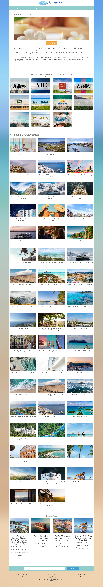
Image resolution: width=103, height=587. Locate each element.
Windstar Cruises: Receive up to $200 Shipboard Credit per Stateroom (80, 285)
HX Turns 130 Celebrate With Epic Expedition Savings (80, 262)
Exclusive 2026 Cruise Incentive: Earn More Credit (80, 153)
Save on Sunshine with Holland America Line (80, 350)
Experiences (19, 8)
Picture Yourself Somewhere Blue (80, 372)
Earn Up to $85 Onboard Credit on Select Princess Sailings (51, 175)
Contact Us (51, 8)
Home (12, 8)
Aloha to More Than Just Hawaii (23, 262)
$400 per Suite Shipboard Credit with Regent (51, 372)
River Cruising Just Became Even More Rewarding (80, 175)
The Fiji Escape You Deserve (80, 416)
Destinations (28, 8)
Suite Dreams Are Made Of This (51, 416)
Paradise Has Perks (51, 438)
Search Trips (42, 8)
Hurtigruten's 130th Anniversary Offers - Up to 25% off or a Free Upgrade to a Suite (51, 482)
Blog (35, 8)
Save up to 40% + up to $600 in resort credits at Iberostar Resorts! (23, 153)
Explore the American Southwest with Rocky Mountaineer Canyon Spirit (23, 285)
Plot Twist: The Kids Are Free (80, 482)
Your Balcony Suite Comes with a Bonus (23, 482)
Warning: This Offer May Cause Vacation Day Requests (23, 416)
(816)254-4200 (52, 578)
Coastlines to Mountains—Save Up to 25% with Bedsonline (23, 307)
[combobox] (44, 568)
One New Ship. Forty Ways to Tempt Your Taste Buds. (83, 538)
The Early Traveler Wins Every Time (80, 240)
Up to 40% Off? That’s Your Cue (79, 394)
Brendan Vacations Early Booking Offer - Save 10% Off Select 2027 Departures (23, 438)
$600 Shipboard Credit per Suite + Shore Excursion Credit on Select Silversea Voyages (51, 329)
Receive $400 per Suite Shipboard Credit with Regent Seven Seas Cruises (23, 351)
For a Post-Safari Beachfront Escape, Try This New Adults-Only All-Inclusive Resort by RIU (19, 540)
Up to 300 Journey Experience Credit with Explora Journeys (23, 373)
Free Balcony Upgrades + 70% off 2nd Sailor (51, 284)
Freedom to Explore (23, 328)
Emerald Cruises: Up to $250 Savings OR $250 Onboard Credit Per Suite (23, 219)
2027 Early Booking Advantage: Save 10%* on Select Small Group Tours (51, 504)
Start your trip (73, 568)
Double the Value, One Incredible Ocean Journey (80, 218)
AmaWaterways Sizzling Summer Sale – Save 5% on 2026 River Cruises (51, 153)
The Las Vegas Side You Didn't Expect (62, 537)
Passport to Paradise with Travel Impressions (80, 460)
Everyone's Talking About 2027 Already (80, 328)
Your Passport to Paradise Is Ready (23, 394)
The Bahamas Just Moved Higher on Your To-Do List (51, 460)
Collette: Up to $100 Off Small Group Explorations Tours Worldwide (23, 197)
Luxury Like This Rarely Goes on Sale (51, 240)
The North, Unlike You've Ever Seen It (41, 537)
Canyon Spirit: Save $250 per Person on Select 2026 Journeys (51, 394)
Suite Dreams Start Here (23, 240)
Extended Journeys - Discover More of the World (23, 504)
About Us (22, 576)
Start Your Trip (51, 43)
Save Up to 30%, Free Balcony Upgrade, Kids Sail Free (80, 438)
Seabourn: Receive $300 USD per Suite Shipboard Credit (80, 307)
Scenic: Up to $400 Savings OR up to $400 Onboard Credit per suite (51, 197)
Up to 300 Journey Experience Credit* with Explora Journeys (80, 197)
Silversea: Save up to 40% (23, 175)
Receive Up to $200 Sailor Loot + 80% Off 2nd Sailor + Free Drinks (51, 219)
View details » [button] (19, 558)
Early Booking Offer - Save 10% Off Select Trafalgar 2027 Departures (23, 460)
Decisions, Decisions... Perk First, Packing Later (51, 262)
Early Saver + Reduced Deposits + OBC (51, 306)
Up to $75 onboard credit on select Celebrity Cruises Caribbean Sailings (51, 351)
